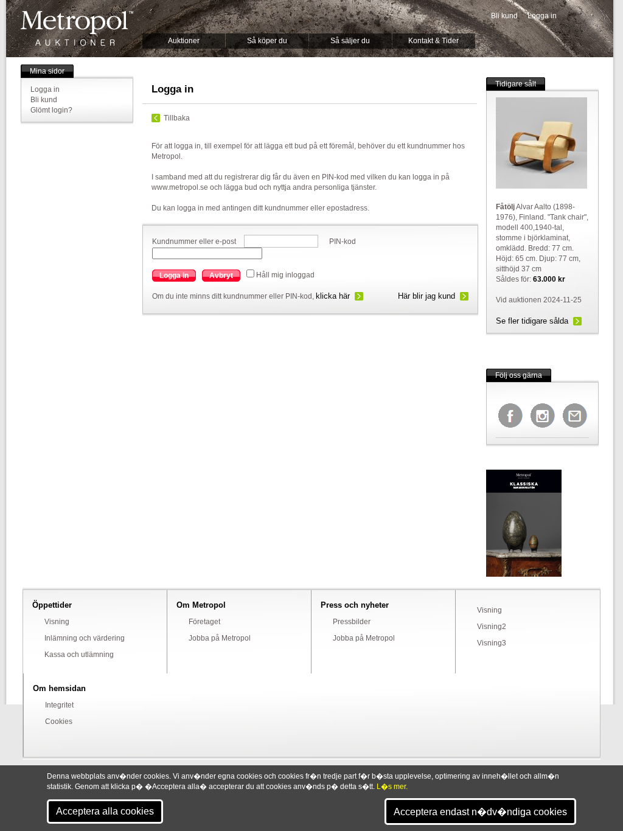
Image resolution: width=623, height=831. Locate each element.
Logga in (542, 16)
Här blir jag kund (426, 296)
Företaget (204, 621)
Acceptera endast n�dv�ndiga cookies (480, 812)
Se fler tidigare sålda (532, 320)
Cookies (58, 721)
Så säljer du (350, 41)
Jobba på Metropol (220, 638)
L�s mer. (392, 786)
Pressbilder (352, 621)
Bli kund (504, 16)
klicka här (333, 296)
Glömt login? (51, 110)
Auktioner (184, 41)
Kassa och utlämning (79, 654)
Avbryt (221, 275)
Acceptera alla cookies (105, 811)
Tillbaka (177, 118)
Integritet (59, 705)
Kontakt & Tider (433, 41)
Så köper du (267, 41)
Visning (56, 621)
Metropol (77, 28)
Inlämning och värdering (84, 638)
